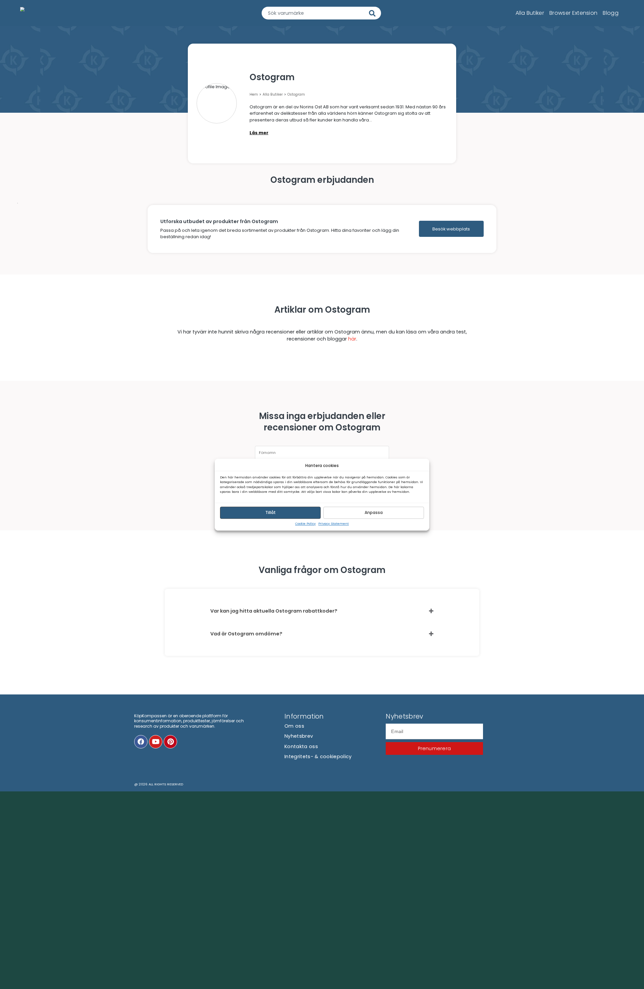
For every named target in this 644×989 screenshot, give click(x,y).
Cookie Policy (305, 523)
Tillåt (270, 512)
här (352, 338)
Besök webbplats (451, 229)
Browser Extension (573, 13)
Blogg (611, 13)
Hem (254, 94)
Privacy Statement (333, 523)
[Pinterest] (170, 741)
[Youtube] (155, 741)
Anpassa (374, 512)
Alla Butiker (530, 13)
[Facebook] (141, 741)
